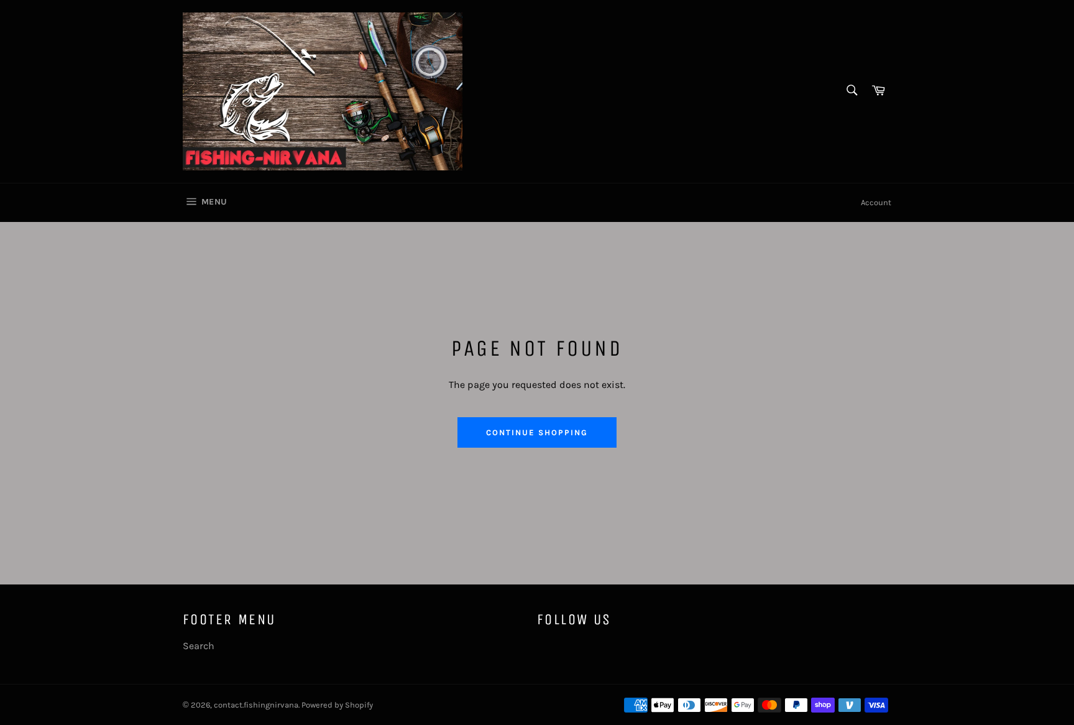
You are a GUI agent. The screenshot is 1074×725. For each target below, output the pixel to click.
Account (876, 202)
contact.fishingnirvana (256, 704)
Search (198, 646)
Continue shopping (536, 432)
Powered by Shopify (337, 704)
